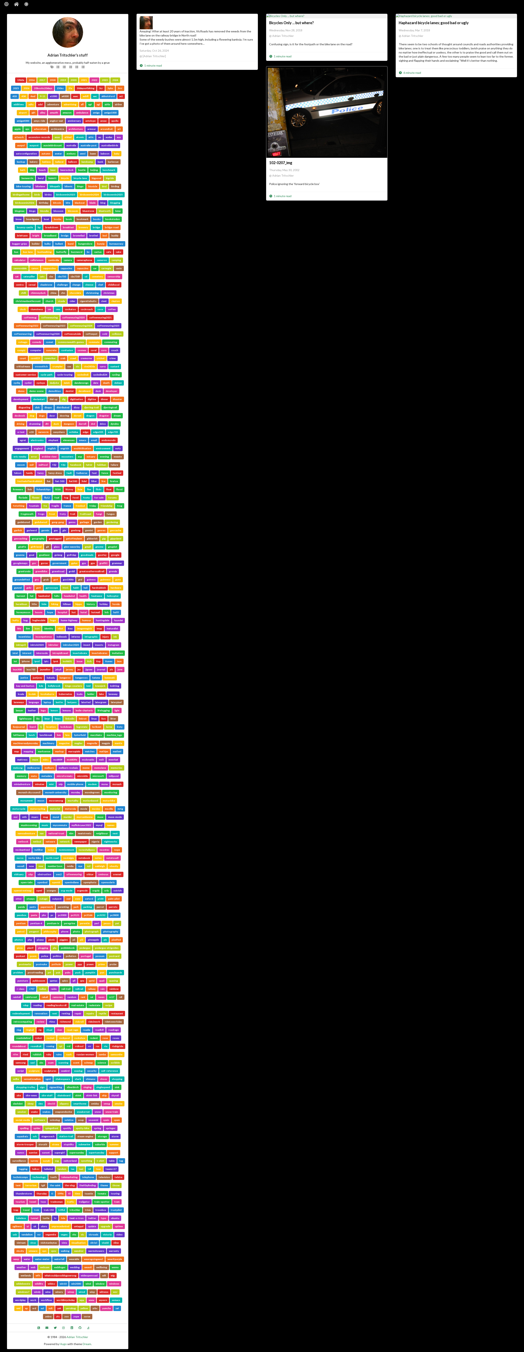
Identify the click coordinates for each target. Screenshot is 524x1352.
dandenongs (81, 382)
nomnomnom (66, 849)
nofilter (38, 849)
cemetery (97, 276)
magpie (106, 743)
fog (66, 497)
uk (34, 1226)
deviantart (39, 399)
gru (37, 579)
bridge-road (112, 227)
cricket (101, 358)
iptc (46, 661)
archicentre (57, 129)
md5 (101, 759)
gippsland (115, 538)
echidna (73, 432)
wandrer (79, 1250)
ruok (69, 1054)
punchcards (115, 972)
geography (38, 538)
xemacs (116, 1300)
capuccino (82, 268)
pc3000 (62, 915)
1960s (20, 80)
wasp (16, 1259)
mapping (28, 751)
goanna (20, 554)
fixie (80, 489)
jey (79, 669)
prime (101, 964)
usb (15, 1234)
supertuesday (96, 1152)
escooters (67, 456)
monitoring (110, 792)
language (34, 702)
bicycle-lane (80, 178)
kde (41, 685)
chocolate (75, 292)
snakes (46, 1111)
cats (42, 276)
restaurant (117, 1013)
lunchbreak (46, 735)
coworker (50, 358)
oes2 (59, 874)
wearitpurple (114, 1259)
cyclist (28, 382)
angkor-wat (56, 120)
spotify (67, 1128)
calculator (20, 260)
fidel (84, 481)
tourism (20, 1201)
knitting (114, 685)
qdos (65, 980)
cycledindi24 (100, 374)
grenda (113, 571)
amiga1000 (110, 112)
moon (40, 800)
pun (102, 972)
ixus (119, 661)
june (119, 669)
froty (63, 513)
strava (55, 1144)
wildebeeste (23, 1283)
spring (97, 1128)
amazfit (54, 112)
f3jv (63, 464)
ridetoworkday (113, 1021)
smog (107, 1103)
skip (104, 1095)
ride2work (94, 1021)
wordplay (20, 1300)
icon (37, 628)
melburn (49, 767)
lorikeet (96, 726)
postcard (114, 956)
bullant (59, 243)
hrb (106, 612)
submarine (84, 1144)
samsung (21, 1062)
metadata (46, 776)
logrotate (81, 726)
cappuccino (49, 268)
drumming (35, 423)
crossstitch (41, 366)
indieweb (61, 636)
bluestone (88, 210)
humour (86, 620)
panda (21, 906)
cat (17, 276)
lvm (59, 735)
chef (100, 284)
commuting (110, 342)
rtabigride (117, 1046)
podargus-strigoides (107, 947)
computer (35, 350)
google (115, 554)
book (69, 219)
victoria (107, 1234)
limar (47, 718)
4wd (32, 96)
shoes (103, 1079)
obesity (114, 866)
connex (82, 350)
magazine (64, 743)
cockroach (87, 309)
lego (43, 710)
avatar (58, 153)
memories (116, 767)
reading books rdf (56, 1005)
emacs (82, 440)
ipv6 (55, 661)
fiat (49, 481)
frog (119, 505)
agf (90, 104)
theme (104, 1185)
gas (56, 530)
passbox (21, 915)
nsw (40, 866)
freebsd (80, 505)
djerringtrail (110, 407)
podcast (20, 956)
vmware (33, 1250)
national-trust (56, 833)
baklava (46, 161)
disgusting (24, 407)
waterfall (59, 1259)
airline (118, 104)
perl (96, 923)
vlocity (20, 1250)
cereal (31, 284)
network (65, 841)
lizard (32, 726)
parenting (63, 906)
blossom (58, 210)
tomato (102, 1193)
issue (79, 661)
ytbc (95, 1308)
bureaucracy (116, 243)
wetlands (26, 1275)
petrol (20, 931)
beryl (41, 178)
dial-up (53, 399)
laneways (19, 702)
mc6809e (72, 759)
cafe (108, 251)
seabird (65, 1070)
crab (62, 358)
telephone (88, 1177)
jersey (69, 669)
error (34, 456)
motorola (70, 808)
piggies (64, 939)
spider (37, 1128)
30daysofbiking (85, 88)
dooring (64, 415)
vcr (39, 1234)
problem (18, 972)
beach (42, 169)
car (95, 268)
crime (112, 358)
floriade (23, 497)
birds (37, 194)
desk (98, 391)
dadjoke (54, 382)
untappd (78, 1226)
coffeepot (91, 333)
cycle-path (46, 374)
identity (48, 628)
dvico (103, 423)
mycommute (60, 825)
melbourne (33, 767)
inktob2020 (37, 644)
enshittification (82, 448)
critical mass (23, 366)
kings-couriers (73, 685)
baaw (93, 153)
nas (42, 833)
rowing (50, 1046)
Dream (87, 1344)
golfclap (71, 554)
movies (96, 808)
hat (32, 595)
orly (106, 890)
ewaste (118, 456)
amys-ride (39, 120)
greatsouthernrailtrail (91, 571)
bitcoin (57, 202)
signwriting (55, 1087)
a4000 (65, 96)
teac (98, 1168)
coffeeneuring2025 (108, 325)
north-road (52, 857)
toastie (89, 1193)
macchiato (96, 735)
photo (76, 931)
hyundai (118, 620)
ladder (90, 694)
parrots (113, 906)
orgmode (82, 890)
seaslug (78, 1070)
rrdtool (79, 1046)
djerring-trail (91, 407)
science (101, 1062)
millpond (114, 776)
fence (105, 473)
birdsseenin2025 (113, 194)
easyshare (59, 432)
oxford (89, 898)
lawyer (19, 710)
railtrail (79, 988)
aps (27, 129)
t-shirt (100, 1160)
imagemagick (84, 628)
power (69, 964)
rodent (94, 1038)
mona (104, 784)
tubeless (21, 1218)
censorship (113, 276)
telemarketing (69, 1177)
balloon (72, 161)
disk (37, 407)
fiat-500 (59, 481)
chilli (23, 292)
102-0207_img (280, 162)
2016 (32, 80)
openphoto (89, 882)
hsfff (116, 612)
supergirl (59, 1152)
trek (36, 1209)
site (19, 1095)
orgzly (95, 890)
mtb (24, 816)
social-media (23, 1120)
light (117, 710)
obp (30, 874)
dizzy (76, 407)
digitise (92, 399)
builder (36, 243)
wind (88, 1283)
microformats (64, 776)
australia (71, 145)
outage (43, 898)
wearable (74, 1259)
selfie (16, 1079)
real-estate (77, 1005)
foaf (56, 497)
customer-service (26, 374)
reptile (102, 1013)
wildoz (51, 1283)
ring (19, 1029)
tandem (62, 1168)
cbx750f (75, 276)
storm (115, 1136)
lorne (109, 726)
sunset (46, 1152)
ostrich (117, 890)
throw (116, 1185)
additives (19, 104)
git (47, 546)
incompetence (43, 636)
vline (116, 1242)
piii (81, 939)
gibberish (92, 538)
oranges (51, 890)
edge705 (113, 432)
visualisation (78, 1242)
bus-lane (28, 251)
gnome (99, 546)
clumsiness (36, 309)
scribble (115, 1062)
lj (41, 726)
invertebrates (99, 653)
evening (104, 456)
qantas (53, 980)
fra (45, 505)
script (20, 1070)
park (76, 906)
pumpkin (90, 972)
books (97, 219)
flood (119, 489)
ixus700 (30, 669)
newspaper (80, 841)
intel (15, 653)
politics (57, 956)
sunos (20, 1152)
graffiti (103, 563)
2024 (115, 80)
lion (103, 718)
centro (20, 284)
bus (16, 251)
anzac (103, 120)
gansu (72, 522)
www (91, 1300)
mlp (61, 784)
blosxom (73, 210)
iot (15, 661)
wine (48, 1291)
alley (42, 112)
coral (93, 350)
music (45, 825)
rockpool (64, 1038)
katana (96, 677)
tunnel (34, 1218)
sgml (48, 1079)
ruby (48, 1054)
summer (114, 1144)
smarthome (79, 1103)
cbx (51, 276)
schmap (88, 1062)
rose (105, 1038)
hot (74, 612)
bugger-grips (19, 243)
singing (87, 1087)
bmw (118, 210)
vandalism (27, 1234)
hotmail (95, 612)
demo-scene (36, 391)
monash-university (55, 792)
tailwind (48, 1168)
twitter (92, 1218)
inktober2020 (71, 644)
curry (103, 366)
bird (104, 186)
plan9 (30, 947)
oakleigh (100, 866)
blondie (44, 210)
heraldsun (21, 604)
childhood (113, 284)
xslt (51, 1308)
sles (40, 1103)
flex (89, 489)
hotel (83, 612)
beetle (82, 169)
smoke (118, 1103)
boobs (57, 219)
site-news (31, 1095)
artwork (19, 137)
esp (80, 456)
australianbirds (109, 145)
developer (111, 391)
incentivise (24, 636)
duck (56, 423)
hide (44, 604)
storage (102, 1136)
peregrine (69, 923)
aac (95, 96)
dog (32, 415)
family (29, 473)
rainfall (17, 997)
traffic (70, 1201)
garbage (84, 522)
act (121, 96)
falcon (17, 473)
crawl (73, 358)
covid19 (35, 358)
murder (67, 816)
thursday (42, 1193)
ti (52, 1193)
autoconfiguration (26, 153)
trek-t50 (49, 1209)
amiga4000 (23, 120)
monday (75, 792)
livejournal (19, 726)
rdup (25, 1005)
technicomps (20, 1177)
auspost (34, 145)
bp (39, 227)
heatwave (96, 595)
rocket (50, 1038)
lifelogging (103, 710)
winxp (71, 1291)
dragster (104, 415)
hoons (38, 612)
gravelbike (41, 571)
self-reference (109, 1070)
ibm (28, 628)
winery (59, 1291)
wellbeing (101, 1267)
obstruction (44, 874)
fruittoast (85, 513)
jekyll (58, 669)
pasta (34, 915)
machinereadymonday (25, 743)
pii (73, 939)
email (94, 440)
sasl (32, 1062)
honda (116, 604)
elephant (53, 440)
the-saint (55, 1185)
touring (115, 1193)
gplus (74, 563)
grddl (72, 571)
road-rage (72, 1029)
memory (21, 776)
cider (72, 301)
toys (43, 1201)
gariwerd (32, 530)
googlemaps (20, 563)
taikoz (35, 1168)
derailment (84, 391)
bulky (47, 243)
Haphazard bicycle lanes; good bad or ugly (434, 22)
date (95, 382)
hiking (54, 604)
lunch (32, 735)
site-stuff (47, 1095)
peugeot (34, 931)
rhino (52, 1021)
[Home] (16, 4)
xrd (34, 1308)
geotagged (55, 538)
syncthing (86, 1160)
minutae (39, 784)
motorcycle (18, 808)
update (92, 1226)
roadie (86, 1029)
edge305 (98, 432)
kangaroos (81, 677)
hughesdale (38, 620)
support (113, 1152)
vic (82, 1234)
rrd (68, 1046)
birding (115, 186)
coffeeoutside (72, 333)
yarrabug (71, 1308)
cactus (98, 251)
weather (21, 1267)
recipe (108, 1005)
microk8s (82, 776)
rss (97, 1046)
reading (37, 1005)
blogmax (19, 210)
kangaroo (65, 677)
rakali (45, 997)
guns (118, 579)
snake (34, 1111)
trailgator (84, 1201)
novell (20, 866)
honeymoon (23, 612)
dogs (42, 415)
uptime (119, 1226)
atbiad (67, 137)
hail (85, 587)
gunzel (18, 587)
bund (70, 243)
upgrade (105, 1226)
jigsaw (88, 669)
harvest (21, 595)
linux (94, 718)
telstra (118, 1177)
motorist (55, 808)
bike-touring (23, 186)
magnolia (92, 743)
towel (32, 1201)
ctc (77, 366)
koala (21, 694)
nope (117, 849)
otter (19, 898)
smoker (21, 1111)
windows (114, 1283)
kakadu (51, 677)
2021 (84, 80)
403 (14, 96)
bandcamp (87, 161)
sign (42, 1087)
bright (35, 235)
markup (59, 751)
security (91, 1070)
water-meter (42, 1259)
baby (116, 153)
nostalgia (68, 857)
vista (64, 1242)
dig (64, 399)
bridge (96, 227)
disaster (117, 399)
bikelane (40, 186)
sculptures (50, 1070)
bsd (105, 235)
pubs (67, 972)
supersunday (76, 1152)
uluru (44, 1226)
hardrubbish (99, 587)
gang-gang (58, 522)
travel (26, 1209)
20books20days (43, 88)
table (112, 1160)
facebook (75, 464)
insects (99, 644)
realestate (94, 1005)
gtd (80, 579)
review (40, 1021)
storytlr (42, 1144)
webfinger (60, 1267)
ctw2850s (89, 366)
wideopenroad (89, 1275)
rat (91, 997)
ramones (58, 997)
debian (118, 382)
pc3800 (114, 915)
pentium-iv (53, 923)
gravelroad (58, 571)
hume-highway (69, 620)
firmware (18, 489)
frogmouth (27, 513)
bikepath (55, 186)
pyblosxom (39, 980)
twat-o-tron (77, 1218)
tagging (23, 1168)
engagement (22, 448)
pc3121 (75, 915)
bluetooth (105, 210)
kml (88, 685)
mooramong (56, 800)
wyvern (103, 1300)
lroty (119, 726)
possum (99, 956)
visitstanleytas (49, 1242)
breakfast (68, 227)
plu (54, 947)
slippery (64, 1103)
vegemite (50, 1234)
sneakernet (83, 1111)
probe (113, 964)
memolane (100, 767)
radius (42, 988)
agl (98, 104)
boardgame (32, 219)
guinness (105, 579)
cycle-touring (64, 374)
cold (104, 333)
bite (68, 202)
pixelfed (116, 939)
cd (86, 276)
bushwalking (44, 251)
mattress (22, 759)
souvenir (93, 1120)
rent (54, 1013)
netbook (23, 841)
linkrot (83, 718)
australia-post (89, 145)
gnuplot (112, 546)
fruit (72, 513)
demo (21, 391)
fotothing (18, 505)
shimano (90, 1079)
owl (68, 898)
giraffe (22, 546)
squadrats (22, 1136)
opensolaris (108, 882)
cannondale (20, 268)
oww (77, 898)
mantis (118, 743)
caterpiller (29, 276)
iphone (26, 661)
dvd (93, 423)
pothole (56, 964)
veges (64, 1234)
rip (40, 1029)
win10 (63, 1283)
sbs (41, 1062)
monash (116, 784)
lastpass (72, 702)
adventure (53, 104)
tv (55, 1218)
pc (52, 915)
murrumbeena (85, 816)
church (49, 301)
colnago (22, 342)
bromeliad (79, 235)
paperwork (47, 906)
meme (85, 767)
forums (112, 497)
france (67, 505)
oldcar (90, 874)
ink (115, 636)
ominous (103, 874)
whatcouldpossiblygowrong (60, 1275)
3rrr (120, 88)
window (100, 1283)
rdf (120, 997)
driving (20, 423)
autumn (46, 153)
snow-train (111, 1111)
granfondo (24, 571)
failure (114, 464)
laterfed (85, 702)
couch (114, 350)
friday (92, 505)
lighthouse (25, 718)
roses (116, 1038)
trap (16, 1209)
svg (57, 1160)
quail (101, 980)
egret (23, 440)
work (33, 1300)
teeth (53, 1177)
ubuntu (115, 1218)
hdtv (56, 595)
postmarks (25, 964)
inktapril (21, 644)
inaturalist (112, 628)
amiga (96, 112)
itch (89, 661)
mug (45, 816)
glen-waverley (72, 546)
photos (19, 939)
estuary (91, 456)
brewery (83, 227)
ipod (37, 661)
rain (102, 988)
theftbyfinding (87, 1185)
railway (92, 988)
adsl (40, 104)
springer (110, 1128)
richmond (65, 1021)
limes (58, 718)
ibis (19, 628)
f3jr (54, 464)
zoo (66, 1316)
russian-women (85, 1054)
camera (68, 260)
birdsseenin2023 (65, 194)
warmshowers (96, 1250)
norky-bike (34, 857)
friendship (106, 505)
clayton (115, 301)
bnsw (18, 219)
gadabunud (23, 522)
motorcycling (37, 808)
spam (117, 1120)
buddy (114, 235)
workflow (46, 1300)
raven (101, 997)
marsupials (74, 751)
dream (117, 415)
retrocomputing (23, 1021)
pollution (71, 956)
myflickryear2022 (81, 825)
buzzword (76, 251)
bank (100, 161)
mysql (99, 825)
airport (23, 112)
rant (83, 997)
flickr (99, 489)
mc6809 (57, 759)
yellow (84, 1308)
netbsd (37, 841)
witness (103, 1291)
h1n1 (65, 587)
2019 (63, 80)
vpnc (53, 1250)
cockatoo (70, 309)
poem (33, 956)
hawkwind (44, 595)
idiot (60, 628)
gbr (64, 530)
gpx (93, 563)
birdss (48, 194)
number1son (55, 866)
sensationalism (32, 1079)
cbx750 (62, 276)
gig (104, 538)
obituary (19, 874)
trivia (88, 1209)
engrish (64, 448)
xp (26, 1308)
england (38, 448)
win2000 (76, 1283)
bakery (33, 161)
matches (90, 751)
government (59, 563)
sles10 (51, 1103)
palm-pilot (114, 898)
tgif (43, 1185)
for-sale (99, 497)
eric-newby (20, 456)
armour (91, 129)
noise (51, 849)
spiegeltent (51, 1128)
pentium (21, 923)
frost (52, 513)
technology (39, 1177)
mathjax (103, 751)
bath (22, 169)
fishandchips (43, 489)
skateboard (63, 1095)
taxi (81, 1168)
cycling (116, 374)
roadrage (113, 1029)
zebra (48, 1316)
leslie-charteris (84, 710)
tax (72, 1168)
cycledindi (82, 374)
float (109, 489)
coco (100, 309)
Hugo (63, 1344)
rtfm (15, 1054)
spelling (24, 1128)
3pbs (110, 88)
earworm (43, 432)
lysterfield (80, 735)
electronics (37, 440)
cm (49, 309)
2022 (94, 80)
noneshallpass (87, 849)
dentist (70, 391)
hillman (67, 604)
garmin (45, 530)
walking (65, 1250)
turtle (46, 1218)
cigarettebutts (88, 301)
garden (98, 522)
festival (117, 473)
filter (94, 481)
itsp (98, 661)
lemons (66, 710)
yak (59, 1308)
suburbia (100, 1144)
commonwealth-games (71, 342)
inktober (53, 644)
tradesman (57, 1201)
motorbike (109, 800)
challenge (62, 284)
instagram (113, 644)
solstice (68, 1120)
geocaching (20, 538)
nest (115, 833)
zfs (58, 1316)
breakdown (51, 227)
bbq (32, 169)
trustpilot (116, 1209)
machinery (48, 743)
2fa (70, 88)
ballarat (59, 161)
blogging (115, 202)
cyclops (40, 382)
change (76, 284)
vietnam (21, 1242)
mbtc (46, 759)
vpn (44, 1250)
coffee (112, 309)
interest (27, 653)
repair (78, 1013)
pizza (20, 947)
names (110, 825)
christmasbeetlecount (28, 301)
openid (56, 882)
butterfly (61, 251)
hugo (53, 620)
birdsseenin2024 (89, 194)
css (69, 366)
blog (102, 202)
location (51, 726)
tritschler (75, 1209)
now (31, 866)
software (40, 1120)
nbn (71, 833)
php (30, 939)
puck (78, 972)
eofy (118, 448)
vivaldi (105, 1242)
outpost (57, 898)
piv (105, 939)
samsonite (116, 1054)
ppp (80, 964)
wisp (92, 1291)
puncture (22, 980)
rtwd (25, 1054)
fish (30, 489)
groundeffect (22, 579)
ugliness (17, 1226)
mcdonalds (88, 759)
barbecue (113, 161)
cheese (89, 284)
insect (86, 644)
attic (91, 137)
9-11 (42, 96)
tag (121, 1160)
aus (119, 137)
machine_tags (114, 735)
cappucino (66, 268)
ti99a (60, 1193)
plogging (43, 947)
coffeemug (30, 317)
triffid (61, 1209)
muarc (34, 816)
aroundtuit (107, 129)
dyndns (115, 423)
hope (50, 612)
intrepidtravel (60, 653)
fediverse (81, 473)
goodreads (87, 554)
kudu (79, 694)
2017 (42, 80)
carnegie (106, 268)
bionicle (92, 186)
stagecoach (47, 1136)
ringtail (30, 1029)
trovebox (100, 1209)
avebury (71, 153)
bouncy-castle (25, 227)
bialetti (52, 178)
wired (82, 1291)
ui (28, 1226)
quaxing (113, 980)
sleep (30, 1103)
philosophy (50, 931)
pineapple (93, 939)
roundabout (19, 1046)
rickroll (79, 1021)
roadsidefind (23, 1038)
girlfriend (36, 546)
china (53, 292)
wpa (81, 1300)
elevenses (69, 440)
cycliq (17, 382)
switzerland (70, 1160)
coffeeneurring (23, 333)
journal (101, 669)
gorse (44, 563)
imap (99, 628)
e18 (31, 432)
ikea (70, 628)
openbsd (42, 882)
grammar (117, 563)
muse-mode (115, 816)
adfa (30, 104)
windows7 (23, 1291)
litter (113, 718)
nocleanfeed (22, 849)
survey (34, 1160)
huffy (15, 620)
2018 (52, 80)
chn (63, 292)
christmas (108, 292)
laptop (47, 702)
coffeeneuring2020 (73, 317)
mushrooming (29, 825)
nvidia (70, 866)
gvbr (29, 587)
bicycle (65, 178)
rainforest (31, 997)
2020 (73, 80)
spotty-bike (82, 1128)
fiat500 (73, 481)
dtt (47, 423)
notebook (84, 857)
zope (76, 1316)
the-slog (70, 1185)
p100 (100, 898)
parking (87, 906)
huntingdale (102, 620)
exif (31, 464)
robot (38, 1038)
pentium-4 (36, 923)
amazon (67, 112)
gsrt (55, 579)
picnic (51, 939)
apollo (115, 120)
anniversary (74, 120)
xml (18, 1308)
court (23, 358)
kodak (32, 694)
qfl (73, 980)
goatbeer (44, 554)
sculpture (34, 1070)
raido (54, 988)
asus (57, 137)
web (33, 1267)
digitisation (76, 399)
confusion (67, 350)
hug (25, 620)
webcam (44, 1267)
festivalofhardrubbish (29, 481)
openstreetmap (23, 890)
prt (49, 972)
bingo (80, 186)
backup (21, 161)
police (44, 956)
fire (103, 481)
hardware (116, 587)
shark (78, 1079)
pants (32, 906)
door (52, 415)
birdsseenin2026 (24, 202)
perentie (85, 923)
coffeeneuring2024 (81, 325)
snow (98, 1111)
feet (94, 473)
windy (37, 1291)
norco (20, 857)
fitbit (58, 489)
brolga (64, 235)
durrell (82, 423)
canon (34, 268)
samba (102, 1054)
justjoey (37, 677)
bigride (110, 178)
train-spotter (102, 1201)
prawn (90, 964)
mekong (18, 767)
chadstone (46, 284)
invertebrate (80, 653)
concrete (51, 350)
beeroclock (66, 169)
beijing (94, 169)
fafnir (89, 464)
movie (83, 808)
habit (76, 587)
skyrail (115, 1095)
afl (82, 104)
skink (78, 1095)
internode (42, 653)
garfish (18, 530)
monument (26, 800)
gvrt (38, 587)
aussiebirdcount (52, 145)
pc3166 (88, 915)
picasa (40, 939)
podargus (84, 947)
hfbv (34, 604)
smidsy (95, 1103)
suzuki (46, 1160)
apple (18, 129)
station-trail (66, 1136)
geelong (75, 530)
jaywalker (45, 669)
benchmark (109, 169)
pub (58, 972)
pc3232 (101, 915)
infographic (91, 636)
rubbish (37, 1054)
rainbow (114, 988)
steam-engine (85, 1136)
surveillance (19, 1160)
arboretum (40, 129)
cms (58, 309)
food (75, 497)
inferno (75, 636)
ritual (49, 1029)
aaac (75, 96)
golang (58, 554)
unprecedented (60, 1226)
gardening (112, 522)
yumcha (106, 1308)
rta (105, 1046)
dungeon (69, 423)
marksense (44, 751)
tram (117, 1201)
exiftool (43, 464)
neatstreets (84, 833)
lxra (67, 735)
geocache (115, 530)
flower (36, 497)
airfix (107, 104)
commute (94, 342)
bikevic (68, 186)
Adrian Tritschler (77, 1337)
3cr (101, 88)
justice (24, 677)
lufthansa (18, 735)
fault (69, 473)
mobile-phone (75, 784)
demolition (54, 391)
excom (21, 464)
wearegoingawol (93, 1259)
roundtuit (36, 1046)
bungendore (85, 243)
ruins (59, 1054)
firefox (114, 481)
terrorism (30, 1185)
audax (109, 137)
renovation (41, 1013)
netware (50, 841)
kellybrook (54, 685)
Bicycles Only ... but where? (291, 22)
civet (104, 301)
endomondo (109, 440)
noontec (104, 849)
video (119, 1234)
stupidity (69, 1144)
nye (80, 866)
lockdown (66, 726)
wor (115, 1291)
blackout (80, 202)
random (71, 997)
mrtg (120, 808)
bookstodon (112, 219)
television (104, 1177)
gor (34, 563)
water (27, 1259)
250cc (60, 88)
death (106, 382)
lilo (38, 718)
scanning (63, 1062)
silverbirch (73, 1087)
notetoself (112, 857)
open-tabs (27, 882)
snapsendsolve (63, 1111)
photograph (91, 931)
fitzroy (69, 489)
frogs (41, 513)
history (91, 604)
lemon (54, 710)
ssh (35, 1136)
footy (86, 497)
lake (101, 694)
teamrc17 (111, 1168)
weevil (87, 1267)
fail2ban (101, 464)
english (51, 448)
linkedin (69, 718)
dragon (90, 415)
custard (114, 366)
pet (117, 923)
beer (53, 169)
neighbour (102, 833)
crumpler (57, 366)
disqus (48, 407)
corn (103, 350)
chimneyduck (38, 292)
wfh (38, 1275)
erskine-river (49, 456)
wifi (104, 1275)
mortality (73, 800)
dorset (77, 415)
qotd (91, 980)
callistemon (36, 260)
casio (119, 268)
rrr (89, 1046)
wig (113, 1275)
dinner (104, 399)
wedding (75, 1267)
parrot (100, 906)
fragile (55, 505)
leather (32, 710)
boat (46, 219)
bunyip (101, 243)
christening (92, 292)
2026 (26, 88)
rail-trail (65, 988)
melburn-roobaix (68, 767)
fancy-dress (55, 473)
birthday (43, 202)
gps (84, 563)
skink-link (91, 1095)
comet (49, 342)
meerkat (113, 759)
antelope (90, 120)
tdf (89, 1168)
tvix (63, 1218)
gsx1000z (68, 579)
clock (23, 309)
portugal (86, 956)
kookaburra (47, 694)
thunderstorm (24, 1193)
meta (34, 776)
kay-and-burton (25, 685)
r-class (20, 988)
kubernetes (65, 694)
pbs (44, 915)
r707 (31, 988)
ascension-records (39, 137)
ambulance (82, 112)
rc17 (111, 997)
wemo (115, 1267)
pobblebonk (68, 947)
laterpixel (116, 702)
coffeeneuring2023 (54, 325)
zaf (117, 1308)
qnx (82, 980)
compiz (21, 350)
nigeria (95, 841)
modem (92, 784)
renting (66, 1013)
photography (110, 931)
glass (57, 546)
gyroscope (52, 587)
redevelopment (21, 1013)
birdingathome (21, 194)
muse (100, 816)
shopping (117, 1079)
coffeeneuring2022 (27, 325)
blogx (32, 210)
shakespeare (62, 1079)
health (83, 595)
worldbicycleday (65, 1300)
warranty (114, 1250)
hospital (62, 612)
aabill (85, 96)
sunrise (33, 1152)
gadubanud (41, 522)
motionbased (90, 800)
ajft (33, 112)
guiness (91, 579)
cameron (102, 260)
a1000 (53, 96)
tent (18, 1185)
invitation (117, 653)
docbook (20, 415)
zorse (87, 1316)
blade (92, 202)
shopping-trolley (25, 1087)
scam (51, 1062)
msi (15, 816)
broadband (50, 235)
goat (31, 554)
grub (46, 579)
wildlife (39, 1283)
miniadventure (22, 784)
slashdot (18, 1103)
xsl (42, 1308)
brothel (93, 235)
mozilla (109, 808)
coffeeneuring (49, 317)
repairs (90, 1013)
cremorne (86, 358)
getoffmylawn (74, 538)
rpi (60, 1046)
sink (117, 1087)
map (16, 751)
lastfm (59, 702)
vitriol (93, 1242)
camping (116, 260)
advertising (70, 104)
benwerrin (27, 178)
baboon (105, 153)
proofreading (35, 972)
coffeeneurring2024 (48, 333)
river (59, 1029)
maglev (78, 743)
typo (103, 1218)
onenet (117, 874)
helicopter (113, 595)
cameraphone (84, 260)
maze (35, 759)
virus (33, 1242)
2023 (105, 80)
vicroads (93, 1234)
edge (85, 432)
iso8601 (67, 661)
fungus (111, 513)
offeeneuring (74, 874)
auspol (21, 145)
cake (118, 251)
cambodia (53, 260)
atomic (80, 137)
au (99, 137)
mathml (117, 751)
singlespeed (103, 1087)
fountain (34, 505)
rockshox (79, 1038)
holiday (103, 604)
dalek (67, 382)
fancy (40, 473)
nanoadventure (26, 833)
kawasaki (110, 677)
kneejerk (100, 685)
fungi (99, 513)
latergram (100, 702)
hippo (78, 604)
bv (88, 251)
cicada (61, 301)
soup (81, 1120)
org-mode (66, 890)
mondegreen (92, 792)
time (77, 1193)
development (20, 399)
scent (76, 1062)
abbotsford (108, 96)
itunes (108, 661)
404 (23, 96)
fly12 (47, 497)
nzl (88, 866)
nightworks (110, 841)
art (119, 129)
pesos (107, 923)
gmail (88, 546)
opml (39, 890)
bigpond (96, 178)
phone (64, 931)
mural (56, 816)
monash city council (29, 792)
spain (106, 1120)
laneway (112, 694)
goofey (102, 554)
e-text (21, 432)
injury (105, 636)
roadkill (99, 1029)
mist (51, 784)
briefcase (22, 235)
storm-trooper (25, 1144)
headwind (69, 595)
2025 (16, 88)
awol (82, 153)
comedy (36, 342)
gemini (89, 530)
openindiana (72, 882)
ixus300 (17, 669)
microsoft (98, 776)
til (69, 1193)
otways (30, 898)
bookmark (82, 219)
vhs (74, 1234)
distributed (62, 407)
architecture (76, 129)
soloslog (55, 1120)
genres (101, 530)
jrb (111, 669)
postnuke (41, 964)
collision (116, 333)
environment (103, 448)
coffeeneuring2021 (100, 317)
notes (98, 857)
